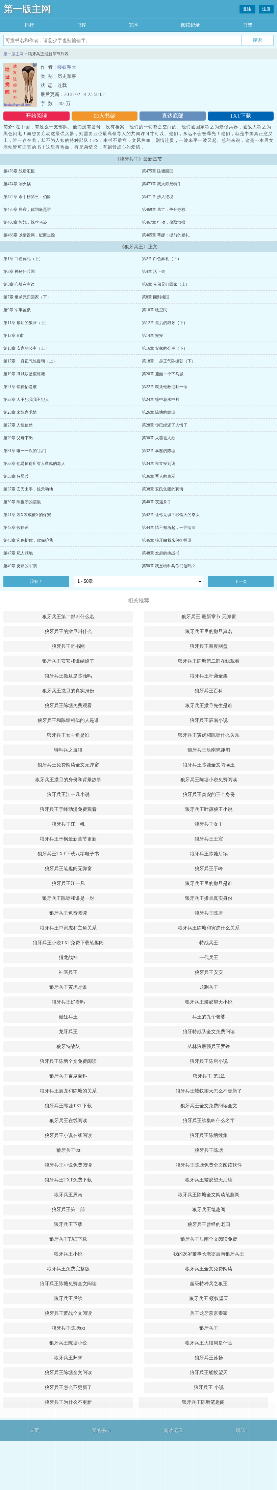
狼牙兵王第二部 (68, 1209)
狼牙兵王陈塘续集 (209, 1135)
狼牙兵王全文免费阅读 (208, 1268)
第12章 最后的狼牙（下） (164, 322)
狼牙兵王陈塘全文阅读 (68, 1372)
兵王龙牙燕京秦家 (209, 1313)
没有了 (36, 581)
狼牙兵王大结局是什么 (208, 1342)
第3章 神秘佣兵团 (19, 271)
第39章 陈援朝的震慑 (22, 502)
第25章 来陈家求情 (20, 412)
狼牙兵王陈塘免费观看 (68, 705)
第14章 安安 (152, 335)
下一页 (241, 581)
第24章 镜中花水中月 (160, 399)
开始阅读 (36, 116)
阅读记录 (190, 25)
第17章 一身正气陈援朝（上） (30, 361)
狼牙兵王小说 (68, 1254)
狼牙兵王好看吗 (68, 1002)
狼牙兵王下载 (68, 1224)
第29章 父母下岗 (18, 438)
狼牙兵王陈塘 (209, 1150)
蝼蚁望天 (66, 67)
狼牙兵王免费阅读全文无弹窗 (68, 764)
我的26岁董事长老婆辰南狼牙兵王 (208, 1254)
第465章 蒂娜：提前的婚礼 (166, 235)
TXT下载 (240, 116)
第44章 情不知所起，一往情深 (169, 527)
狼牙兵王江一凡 (68, 883)
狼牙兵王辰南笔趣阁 (208, 750)
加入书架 (104, 116)
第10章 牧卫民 (154, 310)
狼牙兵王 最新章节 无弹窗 (208, 616)
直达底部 (172, 116)
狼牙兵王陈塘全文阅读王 (209, 764)
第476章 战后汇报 (19, 171)
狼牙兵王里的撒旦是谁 (208, 883)
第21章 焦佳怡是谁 (20, 386)
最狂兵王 (68, 1016)
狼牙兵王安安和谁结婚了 (68, 661)
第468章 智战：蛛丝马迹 (25, 222)
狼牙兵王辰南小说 (209, 720)
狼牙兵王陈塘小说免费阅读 (208, 779)
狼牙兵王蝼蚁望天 (209, 1372)
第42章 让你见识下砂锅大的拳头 (171, 514)
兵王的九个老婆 (208, 1016)
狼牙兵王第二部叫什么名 (68, 616)
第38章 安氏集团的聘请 (162, 489)
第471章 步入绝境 (157, 196)
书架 (247, 25)
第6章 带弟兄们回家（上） (166, 284)
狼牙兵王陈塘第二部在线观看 (209, 661)
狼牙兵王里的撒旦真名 (208, 631)
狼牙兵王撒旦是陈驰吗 (68, 675)
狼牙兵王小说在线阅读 (68, 1135)
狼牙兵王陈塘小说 (68, 1342)
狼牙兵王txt (68, 1150)
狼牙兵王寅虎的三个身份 (209, 794)
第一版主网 (27, 9)
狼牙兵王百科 (209, 690)
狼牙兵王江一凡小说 (68, 794)
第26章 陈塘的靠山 (158, 412)
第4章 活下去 (153, 271)
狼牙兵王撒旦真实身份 (208, 898)
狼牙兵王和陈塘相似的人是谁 (68, 720)
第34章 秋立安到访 (158, 463)
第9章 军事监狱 (17, 310)
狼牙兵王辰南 (68, 1194)
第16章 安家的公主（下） (164, 348)
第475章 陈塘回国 (157, 171)
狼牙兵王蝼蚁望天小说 (208, 1002)
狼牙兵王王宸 (209, 839)
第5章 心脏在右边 (19, 284)
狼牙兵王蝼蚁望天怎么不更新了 (209, 1090)
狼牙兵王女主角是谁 (68, 735)
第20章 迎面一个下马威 (162, 374)
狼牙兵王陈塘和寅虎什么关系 (209, 927)
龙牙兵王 (68, 1031)
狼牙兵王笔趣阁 (208, 1209)
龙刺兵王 (208, 987)
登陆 (247, 9)
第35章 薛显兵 (16, 476)
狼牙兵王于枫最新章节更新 (68, 839)
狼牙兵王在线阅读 (68, 1120)
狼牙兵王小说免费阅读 (68, 1165)
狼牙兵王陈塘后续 (209, 853)
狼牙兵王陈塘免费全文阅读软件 (209, 1165)
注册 (266, 9)
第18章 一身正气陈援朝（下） (169, 361)
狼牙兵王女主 (209, 824)
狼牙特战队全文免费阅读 (209, 1031)
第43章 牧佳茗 (16, 527)
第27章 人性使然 (18, 425)
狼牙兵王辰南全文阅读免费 (208, 1239)
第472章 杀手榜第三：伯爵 (27, 196)
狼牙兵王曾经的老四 (208, 1224)
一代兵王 (208, 957)
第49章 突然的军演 (20, 566)
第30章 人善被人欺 (158, 438)
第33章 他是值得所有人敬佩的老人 (34, 463)
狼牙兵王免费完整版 (68, 1268)
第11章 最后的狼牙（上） (26, 322)
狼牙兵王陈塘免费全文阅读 (68, 1283)
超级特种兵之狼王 (209, 1283)
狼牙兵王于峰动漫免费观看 (68, 809)
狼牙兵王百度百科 (68, 1076)
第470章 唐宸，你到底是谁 (27, 209)
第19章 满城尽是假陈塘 (24, 374)
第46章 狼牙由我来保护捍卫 (167, 540)
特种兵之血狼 (68, 750)
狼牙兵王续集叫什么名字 (209, 1120)
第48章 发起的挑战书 (160, 553)
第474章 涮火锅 (17, 184)
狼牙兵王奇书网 (68, 646)
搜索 (257, 40)
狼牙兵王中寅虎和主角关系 (68, 927)
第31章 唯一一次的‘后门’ (25, 450)
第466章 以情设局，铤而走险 (29, 235)
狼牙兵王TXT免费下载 (68, 1179)
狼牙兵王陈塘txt (68, 1328)
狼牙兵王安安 (209, 972)
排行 (29, 25)
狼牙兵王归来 (68, 1357)
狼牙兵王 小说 (209, 1387)
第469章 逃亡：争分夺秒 (163, 209)
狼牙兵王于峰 (209, 868)
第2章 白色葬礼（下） (161, 258)
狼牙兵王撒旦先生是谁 (208, 705)
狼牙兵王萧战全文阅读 (68, 1313)
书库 (81, 25)
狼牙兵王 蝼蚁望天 (208, 1298)
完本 (133, 25)
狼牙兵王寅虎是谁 (68, 987)
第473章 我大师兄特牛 (161, 184)
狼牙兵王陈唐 (209, 913)
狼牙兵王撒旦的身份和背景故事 (68, 779)
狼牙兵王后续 (68, 1298)
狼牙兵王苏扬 (209, 1357)
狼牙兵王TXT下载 (68, 1239)
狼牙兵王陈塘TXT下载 (68, 1105)
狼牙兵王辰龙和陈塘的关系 (68, 1090)
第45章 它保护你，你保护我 (28, 540)
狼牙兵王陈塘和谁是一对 (68, 898)
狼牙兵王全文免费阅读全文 (208, 1105)
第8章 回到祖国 (155, 297)
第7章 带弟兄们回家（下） (27, 297)
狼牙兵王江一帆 (68, 824)
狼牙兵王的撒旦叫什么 (68, 631)
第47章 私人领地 (18, 553)
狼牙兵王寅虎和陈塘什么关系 (209, 735)
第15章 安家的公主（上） (26, 348)
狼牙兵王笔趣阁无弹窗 (68, 868)
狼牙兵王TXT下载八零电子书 (68, 853)
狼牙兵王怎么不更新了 (68, 1387)
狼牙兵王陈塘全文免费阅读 (68, 1061)
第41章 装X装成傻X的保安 (27, 514)
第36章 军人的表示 (158, 476)
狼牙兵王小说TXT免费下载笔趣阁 (68, 942)
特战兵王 (208, 942)
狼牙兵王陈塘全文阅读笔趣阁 (209, 1194)
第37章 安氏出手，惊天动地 (28, 489)
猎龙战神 (68, 957)
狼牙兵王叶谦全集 (209, 675)
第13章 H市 (13, 335)
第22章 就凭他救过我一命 (164, 386)
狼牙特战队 (68, 1046)
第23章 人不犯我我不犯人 (26, 399)
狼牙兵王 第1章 (209, 1076)
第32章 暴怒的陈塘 (158, 450)
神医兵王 (68, 972)
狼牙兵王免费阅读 (68, 913)
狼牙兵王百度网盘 (209, 646)
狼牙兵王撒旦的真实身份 (68, 690)
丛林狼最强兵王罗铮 (208, 1046)
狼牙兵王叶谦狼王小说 (208, 809)
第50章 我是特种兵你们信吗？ (169, 566)
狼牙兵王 (208, 1328)
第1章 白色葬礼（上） (23, 258)
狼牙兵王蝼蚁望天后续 (208, 1179)
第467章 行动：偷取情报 (163, 222)
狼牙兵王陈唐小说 (209, 1061)
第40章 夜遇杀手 (156, 502)
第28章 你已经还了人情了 (164, 425)
